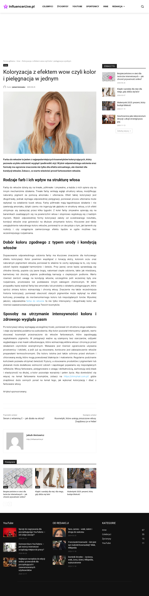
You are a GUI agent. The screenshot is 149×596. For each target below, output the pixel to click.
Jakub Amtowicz (18, 87)
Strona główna (9, 61)
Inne (18, 61)
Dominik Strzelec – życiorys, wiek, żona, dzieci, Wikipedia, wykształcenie (80, 560)
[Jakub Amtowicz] (5, 87)
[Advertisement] (74, 34)
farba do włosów (35, 301)
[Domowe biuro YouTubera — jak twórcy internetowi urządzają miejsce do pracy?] (9, 547)
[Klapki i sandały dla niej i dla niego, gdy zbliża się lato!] (49, 478)
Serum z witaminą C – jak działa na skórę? (23, 418)
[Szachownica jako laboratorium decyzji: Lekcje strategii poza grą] (108, 119)
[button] (142, 6)
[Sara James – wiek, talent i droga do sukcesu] (59, 532)
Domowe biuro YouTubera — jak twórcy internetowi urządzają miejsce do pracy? (31, 547)
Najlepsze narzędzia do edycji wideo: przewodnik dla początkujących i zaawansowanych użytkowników (32, 564)
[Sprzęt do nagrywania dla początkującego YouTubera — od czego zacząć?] (9, 532)
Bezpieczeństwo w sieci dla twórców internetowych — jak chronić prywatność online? (15, 494)
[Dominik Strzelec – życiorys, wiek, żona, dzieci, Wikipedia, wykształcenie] (59, 560)
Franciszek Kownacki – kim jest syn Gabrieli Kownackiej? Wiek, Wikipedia (82, 545)
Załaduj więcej (123, 131)
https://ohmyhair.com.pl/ (76, 376)
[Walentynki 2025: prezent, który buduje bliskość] (81, 478)
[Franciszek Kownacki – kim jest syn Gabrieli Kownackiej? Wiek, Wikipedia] (59, 545)
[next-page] (9, 504)
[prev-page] (5, 504)
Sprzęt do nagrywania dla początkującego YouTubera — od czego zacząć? (32, 532)
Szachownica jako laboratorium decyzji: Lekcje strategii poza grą (131, 119)
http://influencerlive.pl (34, 439)
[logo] (18, 6)
